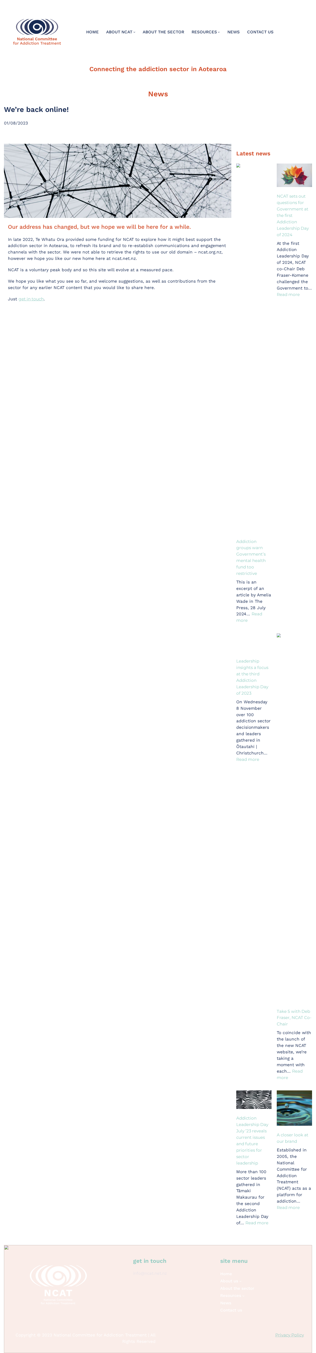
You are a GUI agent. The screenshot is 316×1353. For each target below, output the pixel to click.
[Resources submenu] (219, 32)
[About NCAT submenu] (134, 32)
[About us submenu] (240, 1281)
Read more (288, 294)
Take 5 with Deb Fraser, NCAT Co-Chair (294, 1018)
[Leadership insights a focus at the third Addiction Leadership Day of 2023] (254, 643)
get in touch (31, 298)
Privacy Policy (289, 1334)
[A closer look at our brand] (294, 1108)
